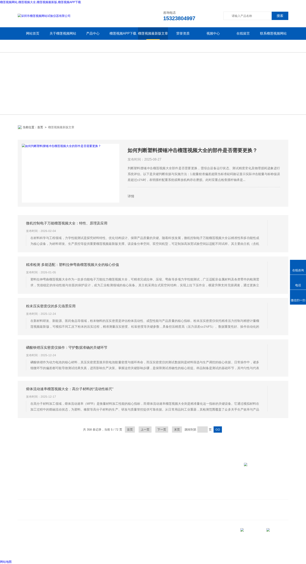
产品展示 (78, 488)
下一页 (161, 429)
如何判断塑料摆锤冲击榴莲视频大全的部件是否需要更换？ (192, 150)
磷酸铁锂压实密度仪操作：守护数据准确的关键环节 (66, 348)
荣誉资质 (183, 33)
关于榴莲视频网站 (63, 33)
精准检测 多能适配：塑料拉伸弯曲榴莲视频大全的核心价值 (72, 265)
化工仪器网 (69, 551)
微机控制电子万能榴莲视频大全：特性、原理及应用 (66, 223)
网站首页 (32, 33)
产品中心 (93, 33)
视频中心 (213, 33)
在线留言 (243, 33)
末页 (177, 429)
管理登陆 (23, 551)
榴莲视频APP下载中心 (122, 40)
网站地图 (6, 561)
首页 (40, 127)
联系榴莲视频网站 (273, 33)
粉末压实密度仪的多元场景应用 (51, 306)
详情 (131, 196)
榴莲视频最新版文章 (153, 33)
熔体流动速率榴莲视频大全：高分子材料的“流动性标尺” (69, 389)
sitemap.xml (32, 543)
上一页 (145, 429)
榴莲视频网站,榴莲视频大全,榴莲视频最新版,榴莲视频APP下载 (40, 2)
